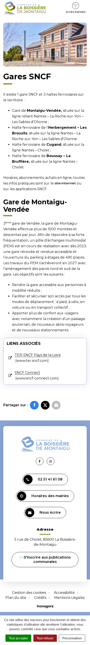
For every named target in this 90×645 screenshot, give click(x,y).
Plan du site (15, 598)
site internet (65, 183)
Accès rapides (75, 12)
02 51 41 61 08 (50, 479)
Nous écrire (50, 512)
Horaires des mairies (50, 496)
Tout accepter (18, 638)
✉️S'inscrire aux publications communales (45, 559)
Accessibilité (64, 593)
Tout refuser (45, 638)
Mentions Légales (69, 598)
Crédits (40, 598)
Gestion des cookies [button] (29, 593)
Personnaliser (72, 638)
